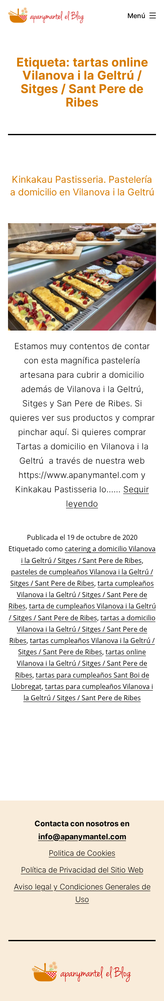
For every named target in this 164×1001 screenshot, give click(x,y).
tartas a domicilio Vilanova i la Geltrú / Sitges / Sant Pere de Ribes (82, 629)
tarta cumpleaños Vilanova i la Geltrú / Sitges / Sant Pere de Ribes (81, 595)
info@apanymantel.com (82, 836)
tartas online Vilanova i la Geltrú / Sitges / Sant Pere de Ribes (81, 663)
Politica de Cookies (82, 853)
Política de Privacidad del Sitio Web (82, 869)
